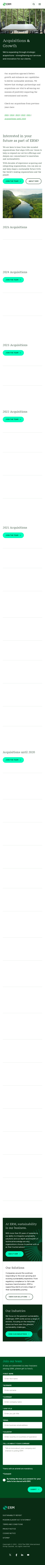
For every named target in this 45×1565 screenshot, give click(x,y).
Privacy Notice (9, 1529)
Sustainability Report (12, 1515)
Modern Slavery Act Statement (17, 1520)
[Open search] (33, 4)
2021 (29, 115)
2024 (12, 115)
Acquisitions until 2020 (15, 119)
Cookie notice (9, 1533)
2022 (23, 115)
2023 (18, 115)
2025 (6, 115)
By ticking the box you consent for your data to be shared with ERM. (24, 1480)
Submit (33, 1489)
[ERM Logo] (7, 4)
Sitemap (6, 1538)
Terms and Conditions (13, 1524)
